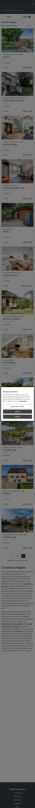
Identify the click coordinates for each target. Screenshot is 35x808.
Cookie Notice (23, 401)
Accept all (17, 416)
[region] (17, 404)
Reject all (17, 411)
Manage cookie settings (17, 406)
